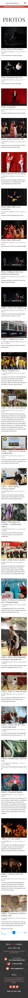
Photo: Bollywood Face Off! (12, 139)
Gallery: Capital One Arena (12, 339)
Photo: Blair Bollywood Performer (10, 208)
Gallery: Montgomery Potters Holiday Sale (13, 914)
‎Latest (10, 948)
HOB (19, 948)
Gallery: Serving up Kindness (13, 407)
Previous (3, 934)
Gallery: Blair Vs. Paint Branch (13, 691)
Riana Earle (6, 410)
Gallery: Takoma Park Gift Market (12, 875)
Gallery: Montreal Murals (11, 792)
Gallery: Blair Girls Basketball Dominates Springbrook (13, 658)
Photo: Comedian (8, 107)
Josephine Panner (8, 604)
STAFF (15, 991)
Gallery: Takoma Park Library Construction (13, 452)
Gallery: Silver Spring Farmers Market (10, 487)
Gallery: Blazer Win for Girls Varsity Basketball (13, 725)
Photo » (3, 53)
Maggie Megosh (7, 529)
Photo (15, 948)
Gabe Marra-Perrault (9, 341)
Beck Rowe (6, 51)
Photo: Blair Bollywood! (11, 240)
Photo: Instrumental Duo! (12, 77)
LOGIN (19, 991)
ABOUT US (10, 991)
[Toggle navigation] (25, 3)
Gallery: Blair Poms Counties (13, 560)
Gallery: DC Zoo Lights (10, 838)
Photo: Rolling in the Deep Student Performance (12, 273)
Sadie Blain (6, 491)
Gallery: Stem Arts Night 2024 (13, 307)
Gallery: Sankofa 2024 (10, 370)
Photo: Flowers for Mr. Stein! (13, 173)
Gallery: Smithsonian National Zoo (13, 759)
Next (25, 932)
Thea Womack (7, 373)
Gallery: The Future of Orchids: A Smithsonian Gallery (11, 524)
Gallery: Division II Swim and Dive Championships (13, 601)
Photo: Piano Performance (12, 49)
